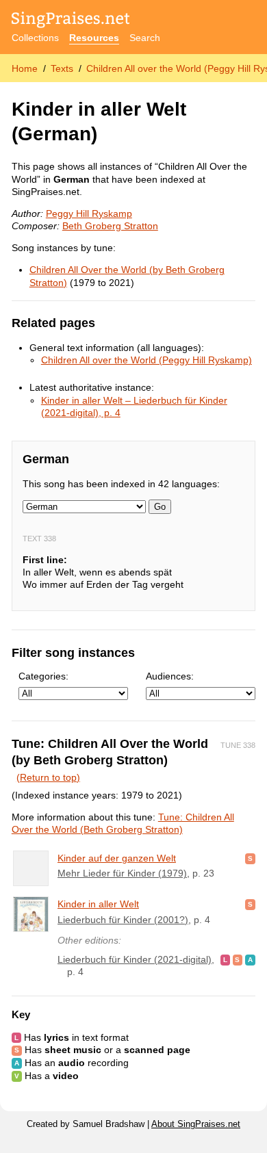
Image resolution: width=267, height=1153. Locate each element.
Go (160, 507)
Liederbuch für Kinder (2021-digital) (135, 959)
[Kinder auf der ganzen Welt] (31, 868)
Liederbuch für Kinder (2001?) (123, 919)
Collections (35, 37)
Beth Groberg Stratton (110, 225)
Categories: (43, 676)
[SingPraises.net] (71, 21)
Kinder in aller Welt (98, 903)
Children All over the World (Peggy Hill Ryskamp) (146, 359)
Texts (62, 68)
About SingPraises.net (195, 1124)
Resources (94, 37)
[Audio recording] (250, 959)
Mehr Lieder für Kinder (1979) (122, 873)
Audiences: (170, 676)
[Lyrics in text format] (225, 959)
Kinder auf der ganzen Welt (117, 858)
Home (25, 68)
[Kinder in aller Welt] (31, 914)
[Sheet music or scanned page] (250, 858)
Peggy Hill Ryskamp (89, 213)
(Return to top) (48, 777)
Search (144, 37)
